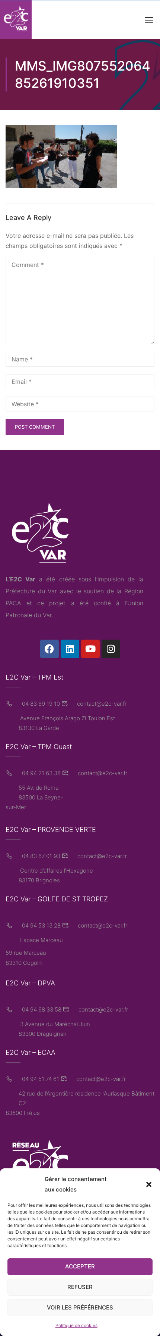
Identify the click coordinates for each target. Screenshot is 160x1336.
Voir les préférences (80, 1307)
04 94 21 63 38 (40, 773)
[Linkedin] (70, 649)
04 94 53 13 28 (40, 925)
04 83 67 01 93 (40, 856)
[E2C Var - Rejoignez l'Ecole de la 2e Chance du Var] (16, 19)
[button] (149, 1184)
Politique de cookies (76, 1325)
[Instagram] (111, 649)
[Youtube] (90, 649)
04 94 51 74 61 (39, 1078)
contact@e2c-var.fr (101, 703)
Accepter (80, 1266)
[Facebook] (49, 649)
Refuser (80, 1286)
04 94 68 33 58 (40, 1009)
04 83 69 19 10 (40, 703)
